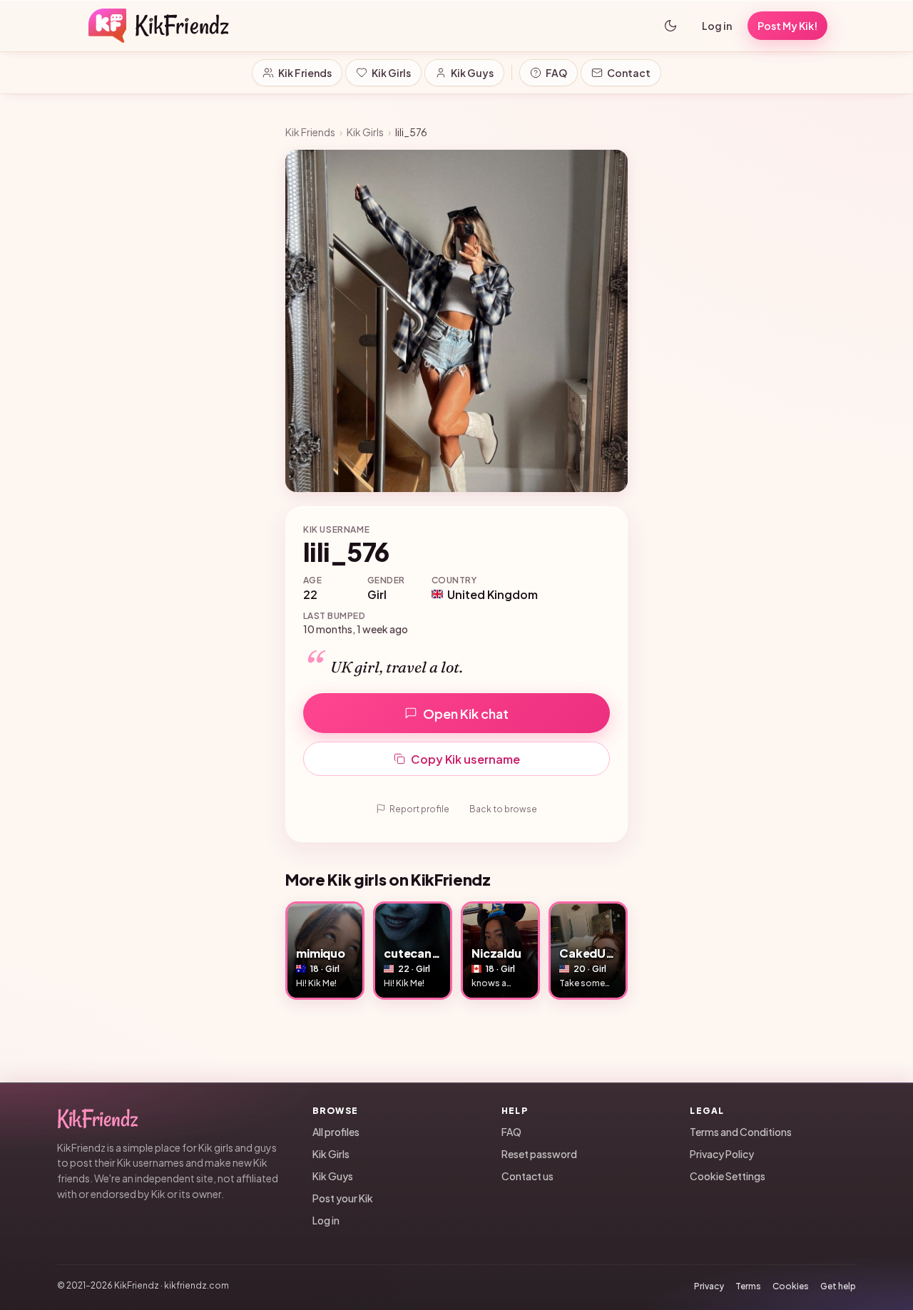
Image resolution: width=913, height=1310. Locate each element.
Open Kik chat (466, 713)
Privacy (709, 1286)
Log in (717, 25)
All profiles (335, 1131)
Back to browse (503, 809)
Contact (629, 72)
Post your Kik (342, 1198)
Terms (748, 1286)
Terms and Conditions (741, 1131)
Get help (838, 1286)
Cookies (790, 1286)
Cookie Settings (727, 1176)
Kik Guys (472, 72)
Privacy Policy (722, 1153)
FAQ (556, 72)
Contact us (527, 1176)
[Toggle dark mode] (670, 25)
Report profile (419, 809)
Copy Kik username (465, 759)
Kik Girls (391, 72)
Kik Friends (305, 72)
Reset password (539, 1153)
